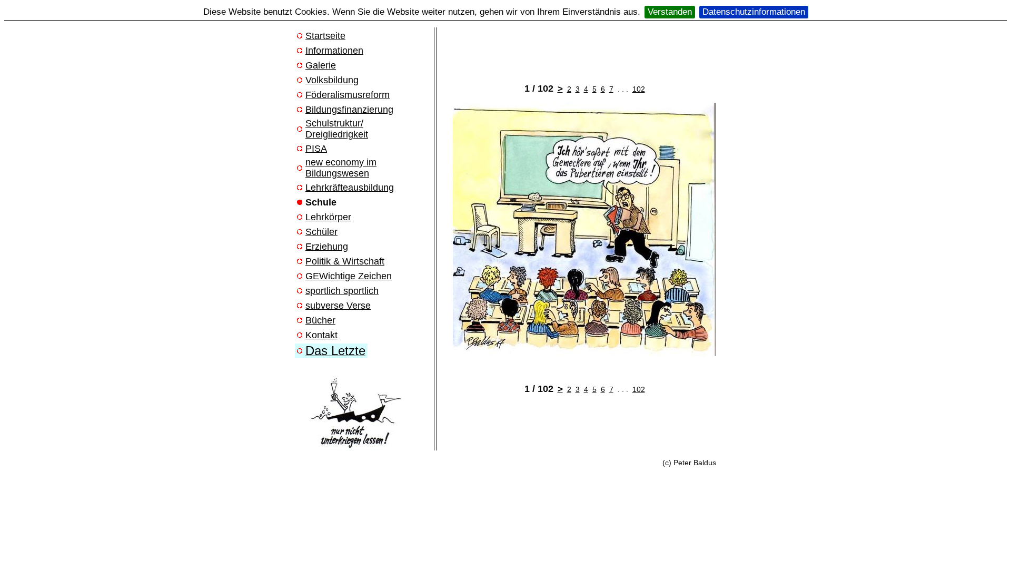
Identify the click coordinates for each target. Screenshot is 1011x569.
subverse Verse (338, 305)
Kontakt (321, 335)
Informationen (334, 50)
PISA (316, 148)
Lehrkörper (328, 217)
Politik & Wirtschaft (344, 261)
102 (638, 89)
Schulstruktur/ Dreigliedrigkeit (336, 129)
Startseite (325, 36)
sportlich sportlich (342, 291)
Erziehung (326, 246)
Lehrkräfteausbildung (349, 187)
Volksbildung (332, 80)
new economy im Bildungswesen (340, 168)
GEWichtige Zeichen (348, 276)
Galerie (320, 65)
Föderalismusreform (347, 95)
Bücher (320, 320)
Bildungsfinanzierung (349, 109)
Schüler (321, 232)
